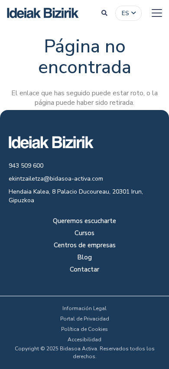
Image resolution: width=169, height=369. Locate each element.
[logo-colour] (43, 13)
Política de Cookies (84, 329)
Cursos (84, 233)
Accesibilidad (84, 339)
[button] (104, 13)
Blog (84, 258)
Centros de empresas (85, 245)
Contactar (84, 270)
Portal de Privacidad (84, 318)
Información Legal (84, 308)
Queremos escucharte (84, 221)
